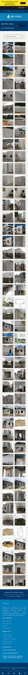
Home (2, 28)
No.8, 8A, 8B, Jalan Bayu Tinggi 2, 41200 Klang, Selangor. (12, 656)
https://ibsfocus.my (9, 4)
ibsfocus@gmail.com (12, 653)
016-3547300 (11, 650)
